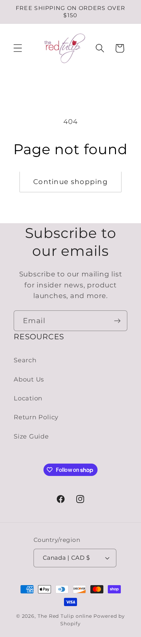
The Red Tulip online (65, 616)
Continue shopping (70, 182)
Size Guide (31, 436)
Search (25, 360)
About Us (29, 379)
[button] (17, 48)
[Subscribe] (117, 320)
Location (28, 398)
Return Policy (36, 417)
